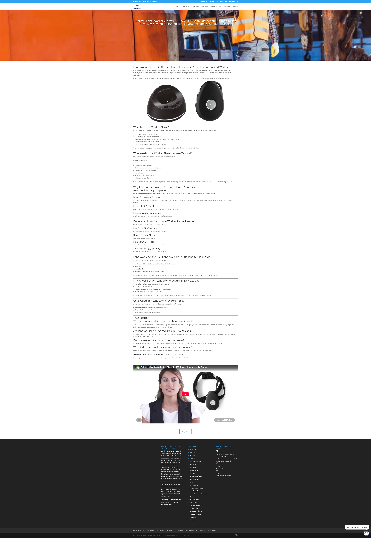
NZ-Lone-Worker (195, 499)
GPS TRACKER (194, 479)
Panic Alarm (193, 502)
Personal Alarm (233, 1)
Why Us (192, 520)
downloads (193, 467)
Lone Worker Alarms (196, 488)
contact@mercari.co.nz (223, 476)
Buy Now (227, 7)
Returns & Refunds (196, 511)
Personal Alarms (138, 530)
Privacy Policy (194, 508)
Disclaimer (193, 464)
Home (176, 7)
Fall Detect (212, 1)
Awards (192, 452)
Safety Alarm (185, 7)
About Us (193, 449)
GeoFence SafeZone (196, 476)
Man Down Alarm (195, 491)
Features (192, 473)
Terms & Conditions (196, 514)
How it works (215, 7)
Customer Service (195, 461)
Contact (235, 7)
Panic (226, 1)
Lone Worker (203, 1)
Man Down (220, 1)
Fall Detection (194, 470)
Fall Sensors (160, 530)
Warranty (193, 517)
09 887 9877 (220, 468)
